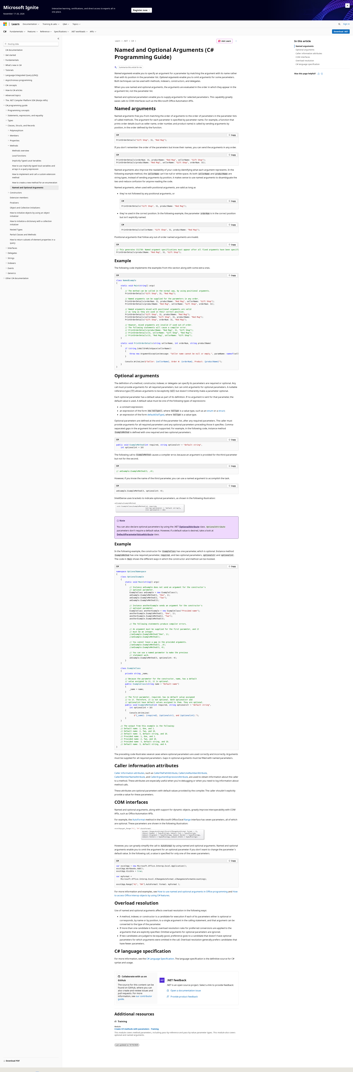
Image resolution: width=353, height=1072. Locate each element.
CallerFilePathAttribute (165, 773)
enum (210, 410)
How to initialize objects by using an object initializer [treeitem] (30, 214)
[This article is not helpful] (321, 73)
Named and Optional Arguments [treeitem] (27, 187)
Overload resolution (305, 60)
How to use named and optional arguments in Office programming (192, 891)
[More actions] (236, 41)
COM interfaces (303, 57)
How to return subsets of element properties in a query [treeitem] (32, 241)
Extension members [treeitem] (19, 197)
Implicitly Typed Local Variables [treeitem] (26, 160)
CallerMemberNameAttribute (129, 776)
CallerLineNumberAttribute (193, 773)
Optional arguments (305, 49)
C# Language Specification (160, 958)
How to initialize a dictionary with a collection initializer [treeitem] (31, 223)
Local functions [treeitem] (19, 155)
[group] (176, 251)
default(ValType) (155, 414)
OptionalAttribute (189, 526)
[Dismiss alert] (347, 5)
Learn (117, 41)
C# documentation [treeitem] (14, 50)
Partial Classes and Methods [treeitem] (23, 234)
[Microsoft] (5, 24)
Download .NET (341, 31)
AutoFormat (138, 819)
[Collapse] (58, 38)
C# (132, 41)
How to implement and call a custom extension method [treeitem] (33, 176)
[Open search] (339, 24)
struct (221, 410)
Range (187, 819)
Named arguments (305, 46)
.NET (126, 41)
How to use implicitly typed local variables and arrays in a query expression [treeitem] (33, 167)
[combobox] (31, 44)
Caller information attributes (129, 773)
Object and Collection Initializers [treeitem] (25, 207)
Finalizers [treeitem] (14, 202)
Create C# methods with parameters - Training (136, 1029)
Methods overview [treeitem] (20, 150)
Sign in (346, 24)
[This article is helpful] (318, 73)
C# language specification (308, 64)
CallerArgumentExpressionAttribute (169, 776)
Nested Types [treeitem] (16, 229)
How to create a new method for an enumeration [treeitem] (34, 182)
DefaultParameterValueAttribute (135, 534)
